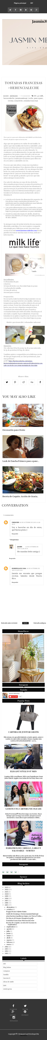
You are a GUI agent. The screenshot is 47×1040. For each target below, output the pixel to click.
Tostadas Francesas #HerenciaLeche (20, 921)
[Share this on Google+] (15, 382)
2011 (6, 953)
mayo (9, 936)
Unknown (15, 522)
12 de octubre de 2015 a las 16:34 (27, 547)
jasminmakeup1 (21, 98)
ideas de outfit (8, 982)
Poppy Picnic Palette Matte (16, 912)
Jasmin (19, 547)
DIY (31, 3)
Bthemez (23, 1035)
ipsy (4, 985)
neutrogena (7, 989)
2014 (6, 947)
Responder (15, 534)
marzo (9, 940)
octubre (10, 909)
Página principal (20, 3)
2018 (6, 898)
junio (8, 933)
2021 (6, 892)
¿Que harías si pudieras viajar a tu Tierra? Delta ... (24, 916)
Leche (30, 98)
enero (9, 944)
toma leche (18, 101)
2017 (6, 901)
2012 (6, 951)
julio (8, 931)
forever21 (6, 978)
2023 (6, 887)
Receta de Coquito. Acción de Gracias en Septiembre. (21, 924)
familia (6, 975)
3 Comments (25, 96)
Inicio (25, 623)
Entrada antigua (40, 623)
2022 (6, 889)
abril (8, 938)
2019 (6, 896)
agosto (9, 929)
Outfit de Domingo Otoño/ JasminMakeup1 (22, 914)
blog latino (7, 967)
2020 (6, 894)
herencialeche (9, 98)
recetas (10, 101)
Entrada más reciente (9, 623)
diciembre (10, 907)
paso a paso (38, 98)
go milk (40, 96)
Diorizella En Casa (19, 568)
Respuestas (14, 540)
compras (6, 971)
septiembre (11, 927)
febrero (9, 942)
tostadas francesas (31, 101)
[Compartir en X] (7, 382)
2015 (6, 905)
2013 (6, 949)
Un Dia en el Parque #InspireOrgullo (20, 918)
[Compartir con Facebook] (40, 382)
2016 (6, 903)
